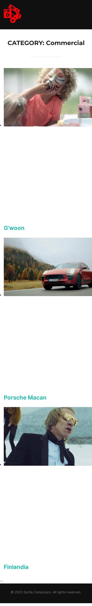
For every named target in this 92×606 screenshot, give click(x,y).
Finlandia (16, 567)
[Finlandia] (48, 464)
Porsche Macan (25, 397)
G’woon (14, 228)
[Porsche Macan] (48, 294)
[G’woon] (48, 125)
